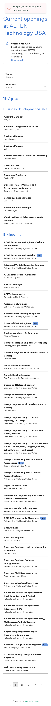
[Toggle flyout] (45, 86)
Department (10, 84)
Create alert (17, 60)
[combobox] (5, 87)
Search (8, 74)
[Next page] (41, 685)
